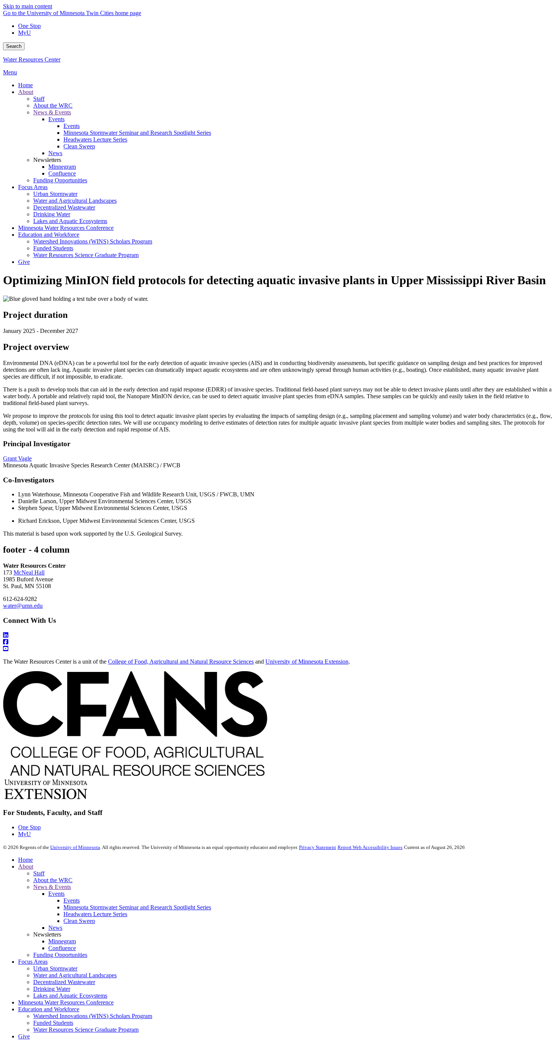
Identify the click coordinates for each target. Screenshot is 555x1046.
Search (14, 46)
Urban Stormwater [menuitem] (55, 194)
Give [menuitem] (24, 262)
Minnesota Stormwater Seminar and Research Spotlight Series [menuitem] (137, 132)
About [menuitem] (25, 92)
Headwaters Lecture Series (95, 914)
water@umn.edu (23, 605)
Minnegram (62, 941)
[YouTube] (277, 648)
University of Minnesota (75, 847)
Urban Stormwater (55, 968)
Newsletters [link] (47, 160)
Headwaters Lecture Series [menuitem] (95, 139)
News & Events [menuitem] (52, 112)
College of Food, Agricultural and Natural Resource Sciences (181, 661)
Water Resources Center (31, 59)
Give (24, 1036)
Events (56, 893)
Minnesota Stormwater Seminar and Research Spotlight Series (137, 907)
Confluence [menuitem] (62, 173)
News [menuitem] (55, 153)
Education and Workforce (48, 1009)
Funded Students (53, 1023)
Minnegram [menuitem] (62, 166)
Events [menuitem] (56, 119)
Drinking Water (51, 989)
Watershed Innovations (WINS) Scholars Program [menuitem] (92, 241)
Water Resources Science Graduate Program (86, 1029)
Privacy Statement (317, 847)
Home (25, 860)
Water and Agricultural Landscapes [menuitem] (75, 200)
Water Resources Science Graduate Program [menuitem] (86, 255)
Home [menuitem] (25, 85)
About (25, 866)
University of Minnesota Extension (306, 661)
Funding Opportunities (60, 955)
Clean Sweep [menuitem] (79, 146)
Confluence (62, 948)
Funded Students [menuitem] (53, 248)
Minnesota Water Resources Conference (66, 1002)
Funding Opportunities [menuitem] (60, 180)
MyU (24, 32)
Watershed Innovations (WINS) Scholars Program (92, 1016)
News (55, 927)
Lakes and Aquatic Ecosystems (70, 995)
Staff (39, 873)
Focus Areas (33, 961)
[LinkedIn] (277, 635)
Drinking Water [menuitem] (51, 214)
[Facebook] (277, 642)
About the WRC (52, 880)
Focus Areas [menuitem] (33, 187)
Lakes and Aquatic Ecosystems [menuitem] (70, 221)
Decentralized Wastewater (64, 982)
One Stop (29, 26)
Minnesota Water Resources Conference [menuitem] (66, 228)
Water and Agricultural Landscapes (75, 975)
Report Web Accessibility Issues (370, 847)
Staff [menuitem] (39, 99)
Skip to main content (27, 6)
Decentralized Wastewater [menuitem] (64, 207)
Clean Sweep (79, 921)
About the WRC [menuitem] (52, 105)
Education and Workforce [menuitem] (48, 234)
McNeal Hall (29, 572)
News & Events (52, 887)
